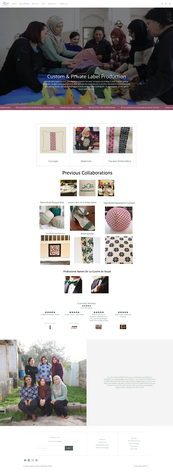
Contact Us (102, 439)
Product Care (102, 442)
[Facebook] (29, 460)
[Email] (25, 460)
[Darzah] (6, 4)
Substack (59, 441)
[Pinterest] (36, 460)
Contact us (64, 4)
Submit (68, 448)
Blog (44, 4)
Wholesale (134, 446)
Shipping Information (102, 445)
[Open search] (162, 4)
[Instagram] (33, 460)
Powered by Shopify (46, 466)
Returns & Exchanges (102, 447)
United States (140, 466)
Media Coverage (134, 443)
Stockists (134, 438)
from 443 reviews (86, 308)
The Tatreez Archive (134, 441)
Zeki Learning (24, 4)
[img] (86, 306)
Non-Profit (134, 449)
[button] (85, 332)
